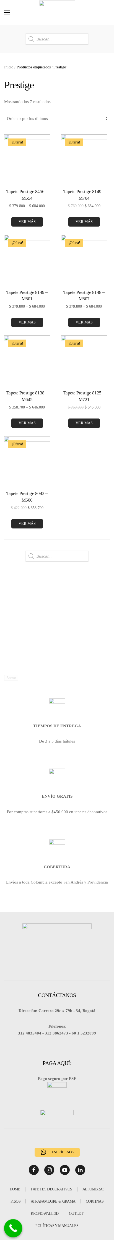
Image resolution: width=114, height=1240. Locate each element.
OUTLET (76, 1213)
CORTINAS (94, 1201)
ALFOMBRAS (93, 1189)
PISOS (15, 1201)
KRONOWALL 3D (45, 1213)
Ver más (27, 222)
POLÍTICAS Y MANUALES (56, 1226)
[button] (7, 12)
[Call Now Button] (13, 1228)
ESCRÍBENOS (63, 1152)
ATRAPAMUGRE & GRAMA (53, 1201)
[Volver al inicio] (57, 12)
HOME (15, 1189)
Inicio (8, 67)
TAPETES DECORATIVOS (51, 1189)
